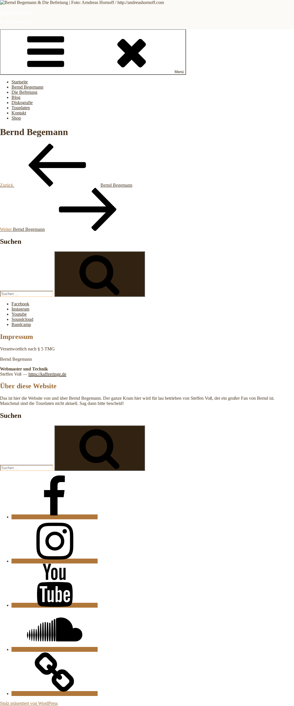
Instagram (20, 309)
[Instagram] (54, 561)
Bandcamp (21, 324)
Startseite (19, 81)
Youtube (19, 314)
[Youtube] (54, 605)
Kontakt (18, 112)
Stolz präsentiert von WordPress (29, 703)
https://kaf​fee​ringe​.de (47, 374)
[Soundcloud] (54, 649)
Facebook (20, 303)
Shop (16, 118)
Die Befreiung (24, 92)
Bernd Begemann (16, 12)
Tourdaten (20, 107)
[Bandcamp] (54, 693)
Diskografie (22, 102)
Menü (179, 72)
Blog (15, 97)
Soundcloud (22, 319)
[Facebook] (54, 516)
